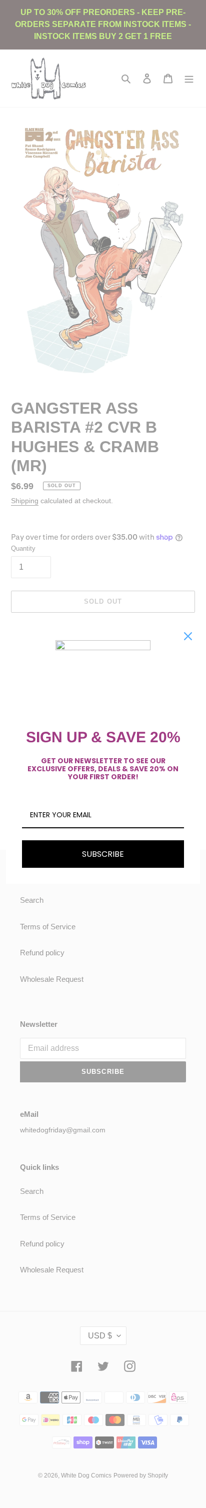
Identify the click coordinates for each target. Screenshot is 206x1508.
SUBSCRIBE (103, 854)
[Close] (188, 636)
